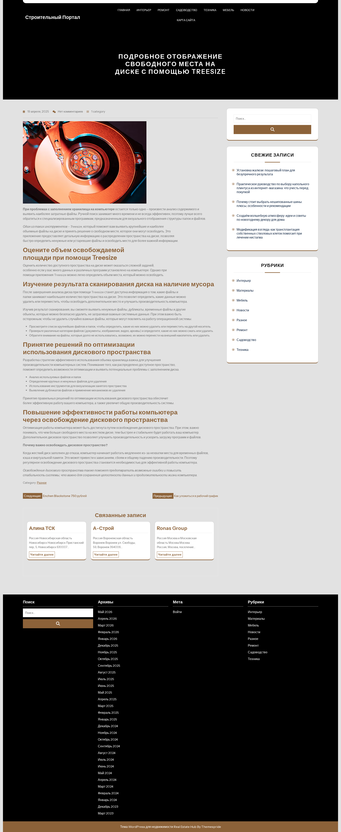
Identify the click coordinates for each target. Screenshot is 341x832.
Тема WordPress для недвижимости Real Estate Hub (158, 827)
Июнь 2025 (106, 686)
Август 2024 (106, 753)
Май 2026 (105, 612)
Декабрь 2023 (108, 807)
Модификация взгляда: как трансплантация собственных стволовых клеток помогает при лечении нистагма (269, 233)
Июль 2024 (106, 760)
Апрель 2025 (107, 699)
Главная (124, 10)
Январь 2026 (107, 639)
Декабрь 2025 (108, 645)
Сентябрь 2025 (109, 666)
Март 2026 (106, 625)
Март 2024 (105, 786)
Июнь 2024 (106, 766)
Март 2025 (105, 706)
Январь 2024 (107, 800)
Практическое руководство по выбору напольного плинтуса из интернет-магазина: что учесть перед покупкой (273, 188)
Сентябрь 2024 (109, 746)
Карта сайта (186, 20)
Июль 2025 (106, 679)
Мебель (228, 10)
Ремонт (164, 10)
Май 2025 (105, 692)
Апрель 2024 (107, 780)
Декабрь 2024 (108, 726)
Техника (210, 10)
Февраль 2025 (108, 713)
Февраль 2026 (108, 632)
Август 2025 (107, 672)
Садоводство (186, 10)
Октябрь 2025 (108, 659)
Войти (177, 612)
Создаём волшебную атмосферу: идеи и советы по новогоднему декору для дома (271, 218)
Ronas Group (172, 528)
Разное (42, 483)
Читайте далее (42, 554)
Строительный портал (52, 17)
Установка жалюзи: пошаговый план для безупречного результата (266, 172)
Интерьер (144, 10)
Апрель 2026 (107, 619)
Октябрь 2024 (108, 739)
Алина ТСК (42, 528)
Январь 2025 (107, 719)
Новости (247, 10)
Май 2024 (105, 773)
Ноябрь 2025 (107, 652)
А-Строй (103, 528)
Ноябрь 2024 (107, 733)
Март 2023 (105, 813)
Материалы (245, 290)
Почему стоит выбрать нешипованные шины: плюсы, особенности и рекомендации (269, 204)
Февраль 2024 (108, 793)
